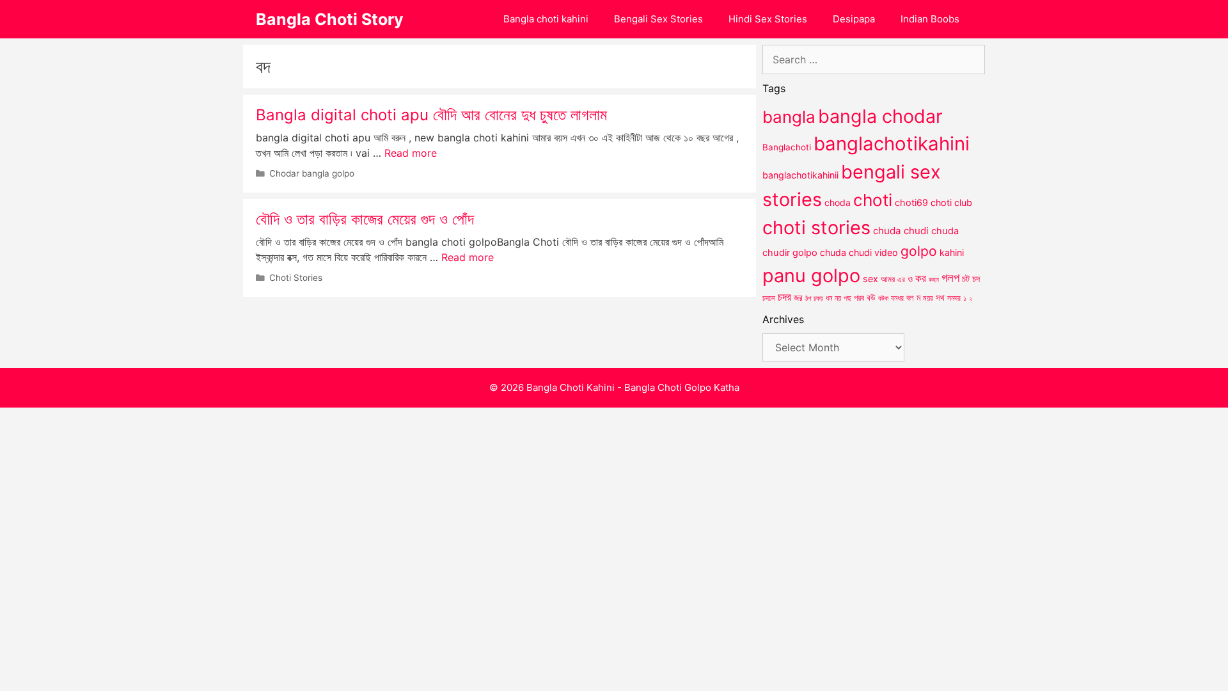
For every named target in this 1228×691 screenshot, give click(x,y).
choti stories (816, 227)
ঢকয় (818, 298)
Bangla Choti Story (330, 19)
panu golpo (811, 275)
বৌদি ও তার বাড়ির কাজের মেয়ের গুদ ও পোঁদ (365, 219)
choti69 (911, 202)
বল (910, 297)
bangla (788, 117)
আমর (888, 279)
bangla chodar (880, 116)
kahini (952, 252)
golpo (919, 251)
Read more (410, 153)
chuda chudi (901, 231)
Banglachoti (786, 147)
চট (966, 279)
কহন (934, 279)
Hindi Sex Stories (767, 19)
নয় (838, 298)
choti (872, 200)
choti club (951, 202)
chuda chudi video (859, 252)
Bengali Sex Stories (658, 19)
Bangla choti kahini (545, 19)
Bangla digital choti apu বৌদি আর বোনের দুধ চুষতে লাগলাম (431, 115)
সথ (940, 297)
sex (870, 278)
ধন (829, 298)
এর (901, 279)
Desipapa (854, 19)
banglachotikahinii (800, 175)
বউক (883, 298)
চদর (784, 296)
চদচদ (768, 298)
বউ (871, 297)
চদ (976, 279)
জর (798, 297)
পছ (847, 298)
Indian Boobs (930, 19)
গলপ (950, 278)
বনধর (897, 298)
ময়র (928, 298)
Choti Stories (295, 278)
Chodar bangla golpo (311, 173)
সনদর (954, 298)
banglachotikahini (892, 143)
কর (920, 278)
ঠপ (808, 298)
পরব (859, 297)
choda (837, 202)
